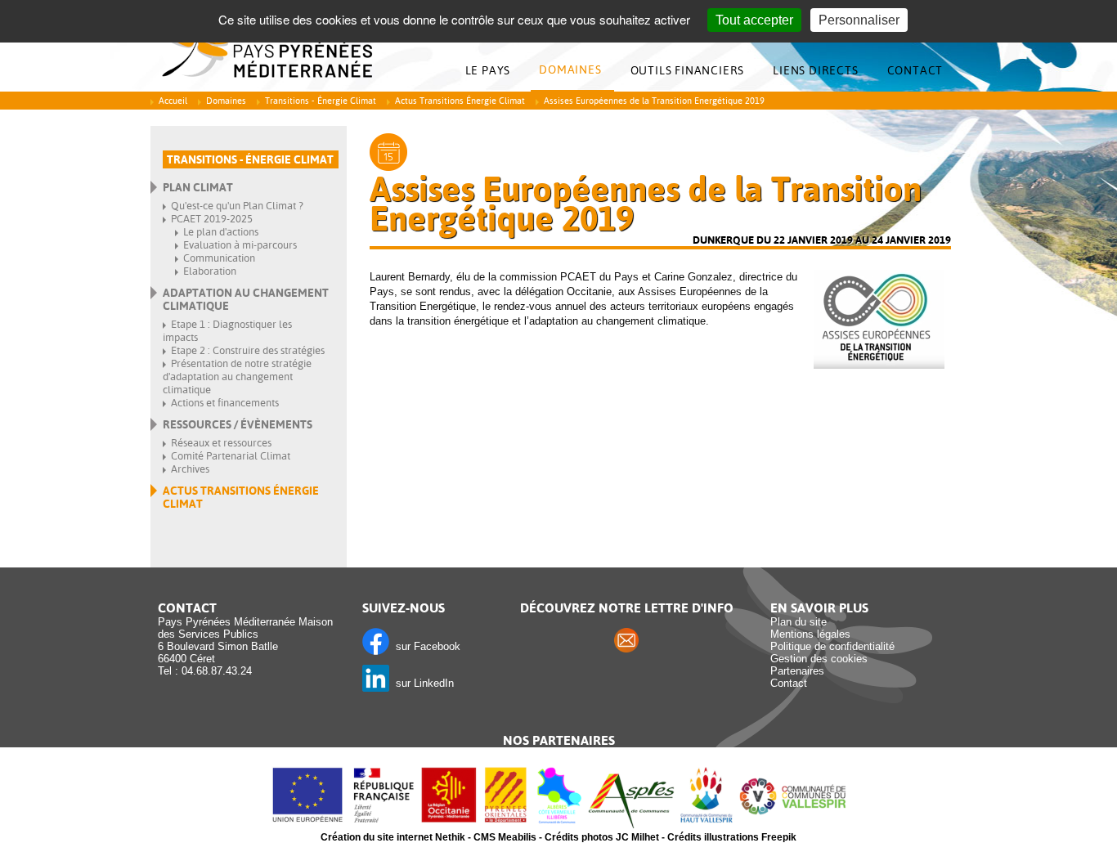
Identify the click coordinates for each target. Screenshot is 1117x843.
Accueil (173, 101)
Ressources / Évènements (237, 424)
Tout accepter (754, 20)
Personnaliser (859, 20)
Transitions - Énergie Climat (320, 101)
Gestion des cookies (819, 658)
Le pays (488, 70)
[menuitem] (492, 71)
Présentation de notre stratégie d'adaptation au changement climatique (237, 376)
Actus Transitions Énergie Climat (460, 101)
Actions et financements (225, 403)
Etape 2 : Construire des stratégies (248, 350)
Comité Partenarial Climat (230, 456)
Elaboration (209, 271)
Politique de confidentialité (832, 646)
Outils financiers (687, 70)
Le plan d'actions (220, 232)
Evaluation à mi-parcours (240, 245)
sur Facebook (424, 646)
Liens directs (815, 70)
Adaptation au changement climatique (246, 299)
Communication (219, 258)
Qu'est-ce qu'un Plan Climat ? (237, 206)
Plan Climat (198, 187)
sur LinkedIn (421, 683)
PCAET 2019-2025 (212, 219)
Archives (190, 469)
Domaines (570, 69)
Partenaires (797, 671)
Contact (915, 70)
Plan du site (798, 622)
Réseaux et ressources (221, 443)
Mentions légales (810, 634)
